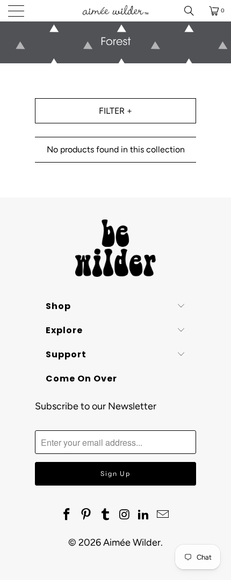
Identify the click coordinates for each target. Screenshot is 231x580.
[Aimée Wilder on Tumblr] (105, 515)
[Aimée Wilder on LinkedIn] (144, 515)
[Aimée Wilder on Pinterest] (86, 515)
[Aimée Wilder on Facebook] (67, 515)
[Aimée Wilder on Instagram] (125, 515)
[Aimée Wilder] (116, 10)
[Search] (193, 11)
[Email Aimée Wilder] (163, 515)
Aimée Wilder (132, 542)
